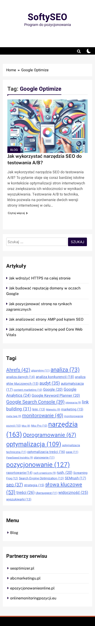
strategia (34, 485)
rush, (64, 472)
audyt (49, 383)
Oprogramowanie (49, 435)
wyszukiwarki (18, 499)
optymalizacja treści (46, 451)
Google (53, 389)
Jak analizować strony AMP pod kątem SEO (46, 319)
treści (25, 493)
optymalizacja (33, 444)
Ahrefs (18, 370)
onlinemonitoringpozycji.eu (33, 598)
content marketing (28, 390)
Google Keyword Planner (56, 395)
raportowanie (19, 472)
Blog (14, 150)
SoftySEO (47, 17)
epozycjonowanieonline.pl (32, 588)
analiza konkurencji (55, 377)
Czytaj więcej (16, 213)
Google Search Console (35, 402)
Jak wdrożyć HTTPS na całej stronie (40, 278)
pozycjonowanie (38, 465)
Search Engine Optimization (41, 478)
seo (14, 484)
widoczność (73, 493)
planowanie (44, 458)
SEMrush (75, 478)
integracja (73, 403)
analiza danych (20, 377)
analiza (65, 370)
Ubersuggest (46, 493)
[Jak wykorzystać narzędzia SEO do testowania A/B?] (47, 126)
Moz (26, 426)
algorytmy (40, 371)
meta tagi (13, 416)
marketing (72, 409)
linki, (38, 409)
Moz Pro (39, 426)
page (72, 452)
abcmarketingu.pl (25, 578)
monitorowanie (42, 415)
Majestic (53, 410)
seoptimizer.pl (22, 568)
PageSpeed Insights (19, 458)
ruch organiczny (44, 473)
